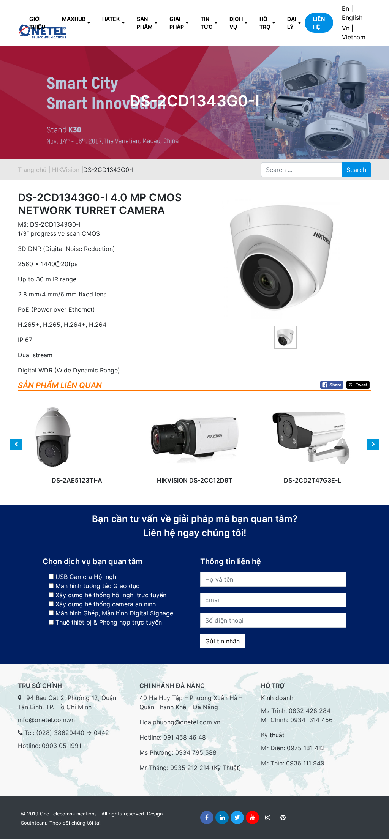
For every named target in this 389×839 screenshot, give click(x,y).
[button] (213, 268)
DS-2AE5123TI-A (76, 451)
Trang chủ (32, 169)
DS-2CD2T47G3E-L (312, 451)
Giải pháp (176, 23)
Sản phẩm (145, 23)
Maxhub (73, 19)
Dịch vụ (236, 23)
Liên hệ (319, 23)
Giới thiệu (37, 23)
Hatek (111, 19)
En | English (352, 13)
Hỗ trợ (264, 23)
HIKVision (66, 169)
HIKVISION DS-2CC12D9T (194, 451)
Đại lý (291, 23)
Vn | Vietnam (353, 32)
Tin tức (207, 23)
